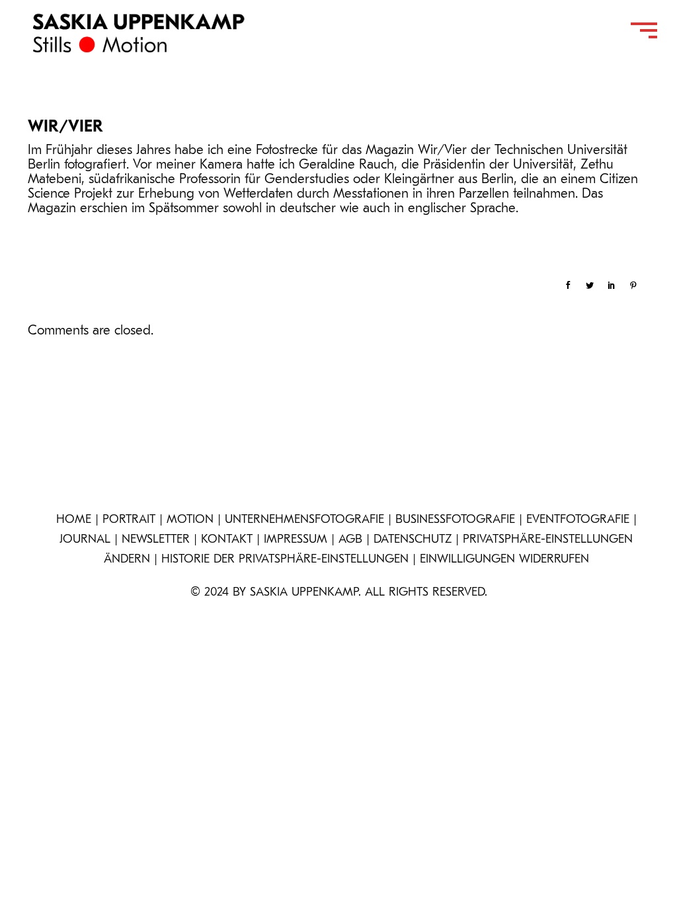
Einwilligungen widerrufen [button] (504, 560)
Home (73, 520)
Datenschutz (413, 540)
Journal (85, 540)
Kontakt (227, 540)
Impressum (295, 540)
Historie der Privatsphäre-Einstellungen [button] (285, 560)
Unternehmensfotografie (304, 520)
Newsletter (156, 540)
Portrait (128, 520)
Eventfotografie (577, 520)
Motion (190, 520)
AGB (350, 540)
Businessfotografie (455, 520)
